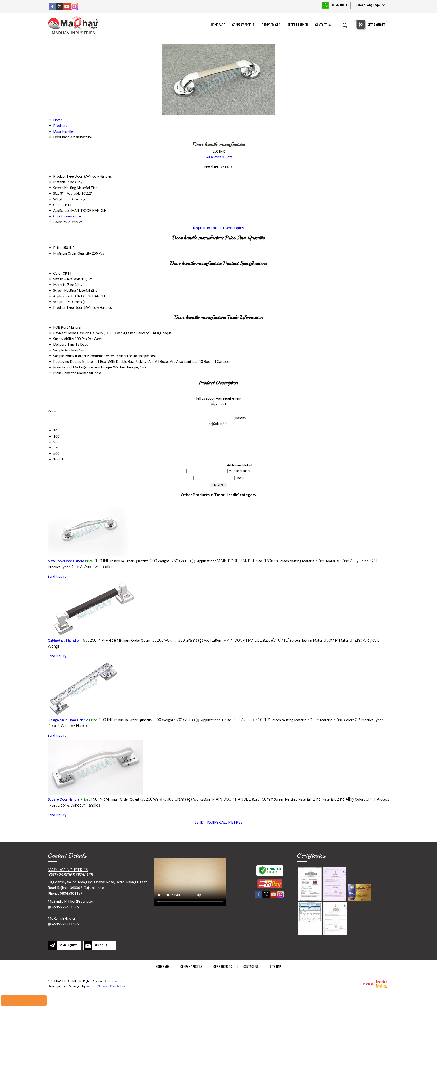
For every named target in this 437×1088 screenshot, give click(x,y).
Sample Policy (63, 356)
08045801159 (338, 5)
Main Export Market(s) (70, 367)
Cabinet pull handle (63, 640)
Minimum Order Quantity (72, 253)
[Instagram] (74, 9)
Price (57, 247)
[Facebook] (52, 9)
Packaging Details (67, 361)
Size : (267, 561)
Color (57, 273)
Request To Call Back (209, 228)
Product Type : (80, 567)
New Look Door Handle (66, 561)
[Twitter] (59, 9)
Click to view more (67, 216)
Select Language (368, 5)
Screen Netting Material (71, 290)
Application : (226, 561)
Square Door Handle (64, 799)
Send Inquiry (234, 228)
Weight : (177, 561)
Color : (370, 561)
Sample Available (66, 350)
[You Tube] (67, 9)
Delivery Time (64, 344)
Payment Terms (64, 333)
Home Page (218, 25)
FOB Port (60, 327)
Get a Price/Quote (219, 157)
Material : (342, 561)
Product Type (63, 307)
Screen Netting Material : (302, 561)
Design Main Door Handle (68, 720)
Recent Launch (297, 25)
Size (56, 279)
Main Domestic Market (70, 373)
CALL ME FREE (230, 822)
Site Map (275, 966)
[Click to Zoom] (310, 884)
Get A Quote (376, 24)
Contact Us (323, 25)
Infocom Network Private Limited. (108, 986)
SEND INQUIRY (206, 822)
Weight (59, 302)
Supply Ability (63, 339)
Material (59, 285)
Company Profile (243, 25)
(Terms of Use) (114, 981)
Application (62, 296)
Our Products (271, 25)
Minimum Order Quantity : (133, 561)
